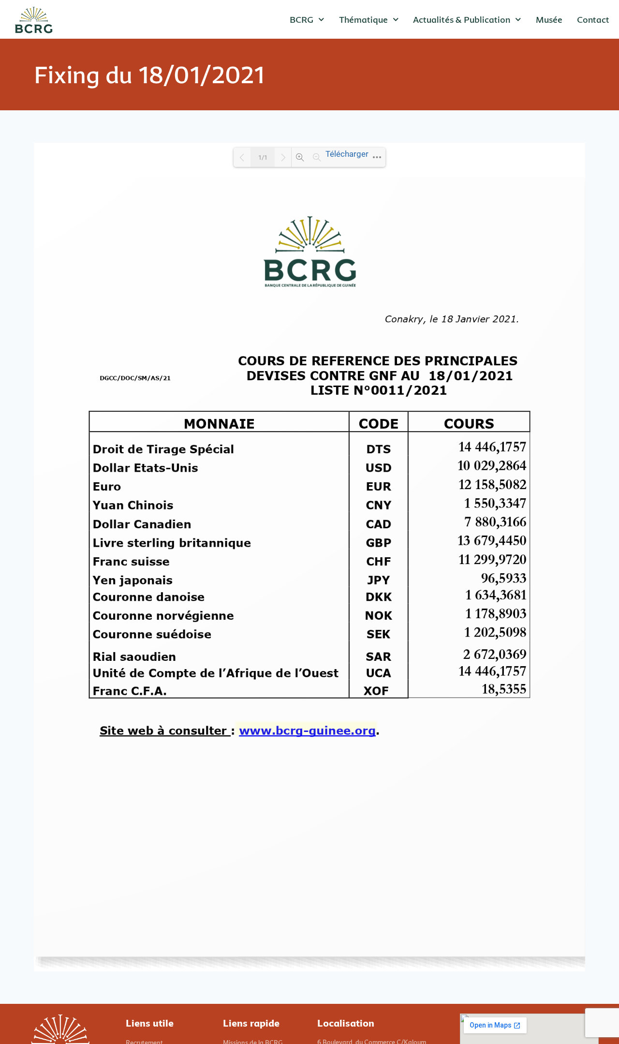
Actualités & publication (461, 19)
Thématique (363, 19)
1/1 (262, 157)
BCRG (301, 19)
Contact (593, 19)
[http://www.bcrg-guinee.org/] (306, 730)
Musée (549, 19)
